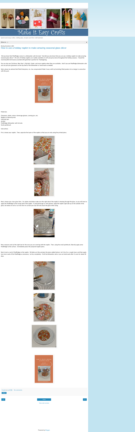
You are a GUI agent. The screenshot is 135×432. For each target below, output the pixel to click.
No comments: (18, 390)
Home (44, 399)
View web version (44, 403)
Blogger (47, 430)
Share (4, 393)
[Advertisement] (44, 5)
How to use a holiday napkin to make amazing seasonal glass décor (33, 48)
